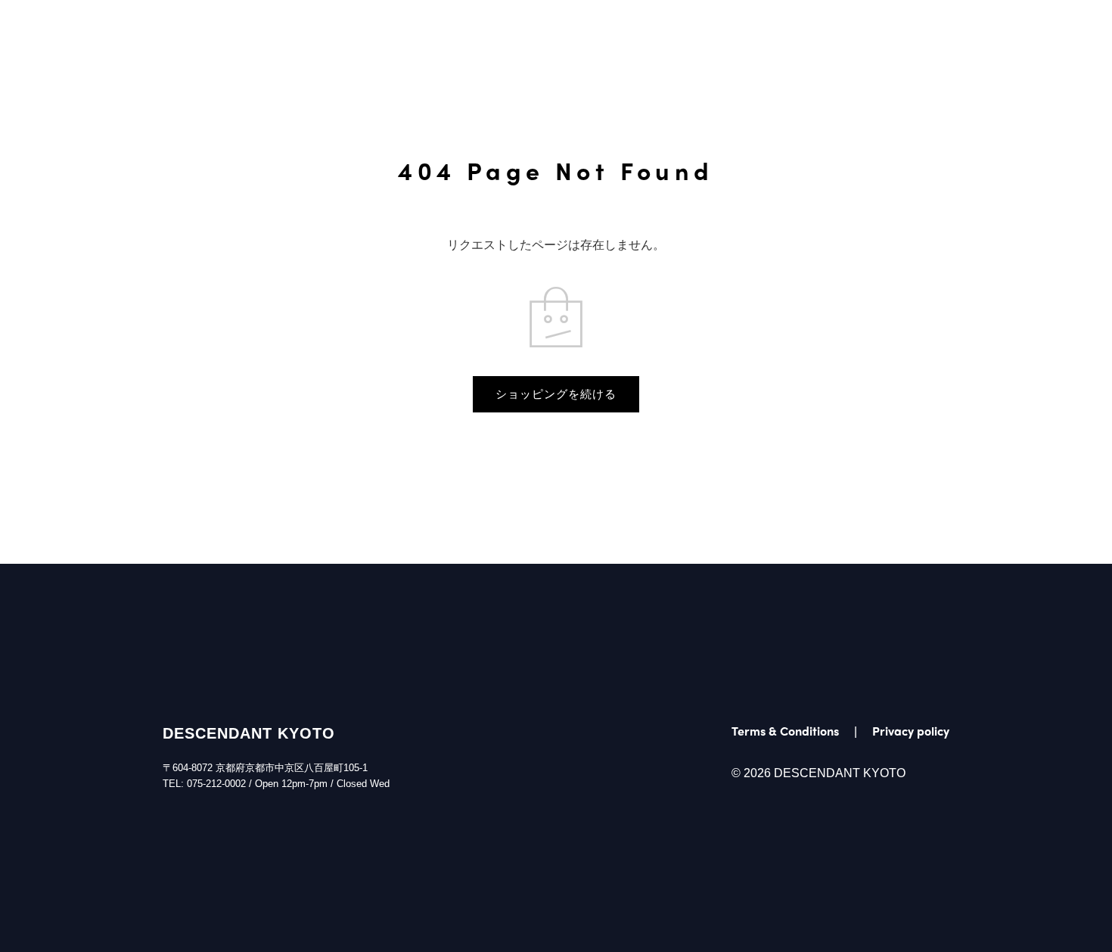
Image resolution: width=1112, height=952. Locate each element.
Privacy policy (910, 730)
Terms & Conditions (785, 730)
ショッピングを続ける (556, 393)
